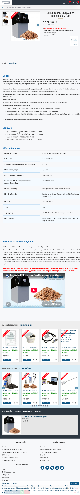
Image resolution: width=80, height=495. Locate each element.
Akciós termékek (26, 325)
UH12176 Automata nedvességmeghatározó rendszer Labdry (50, 391)
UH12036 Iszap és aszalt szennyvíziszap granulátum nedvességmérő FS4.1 (11, 391)
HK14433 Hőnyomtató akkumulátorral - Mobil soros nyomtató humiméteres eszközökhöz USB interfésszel (69, 348)
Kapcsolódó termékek (10, 325)
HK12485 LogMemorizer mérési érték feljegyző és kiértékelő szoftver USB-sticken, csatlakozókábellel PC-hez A (50, 348)
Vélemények (12, 63)
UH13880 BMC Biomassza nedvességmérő (34, 416)
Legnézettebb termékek (31, 411)
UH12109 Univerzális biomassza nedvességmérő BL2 (30, 391)
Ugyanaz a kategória (9, 368)
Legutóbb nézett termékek (11, 411)
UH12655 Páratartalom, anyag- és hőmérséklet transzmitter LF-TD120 (69, 391)
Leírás (4, 63)
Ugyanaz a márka (25, 368)
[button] (12, 25)
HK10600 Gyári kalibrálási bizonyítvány (11, 348)
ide (69, 490)
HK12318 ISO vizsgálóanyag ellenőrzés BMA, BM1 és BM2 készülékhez (30, 348)
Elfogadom (74, 483)
